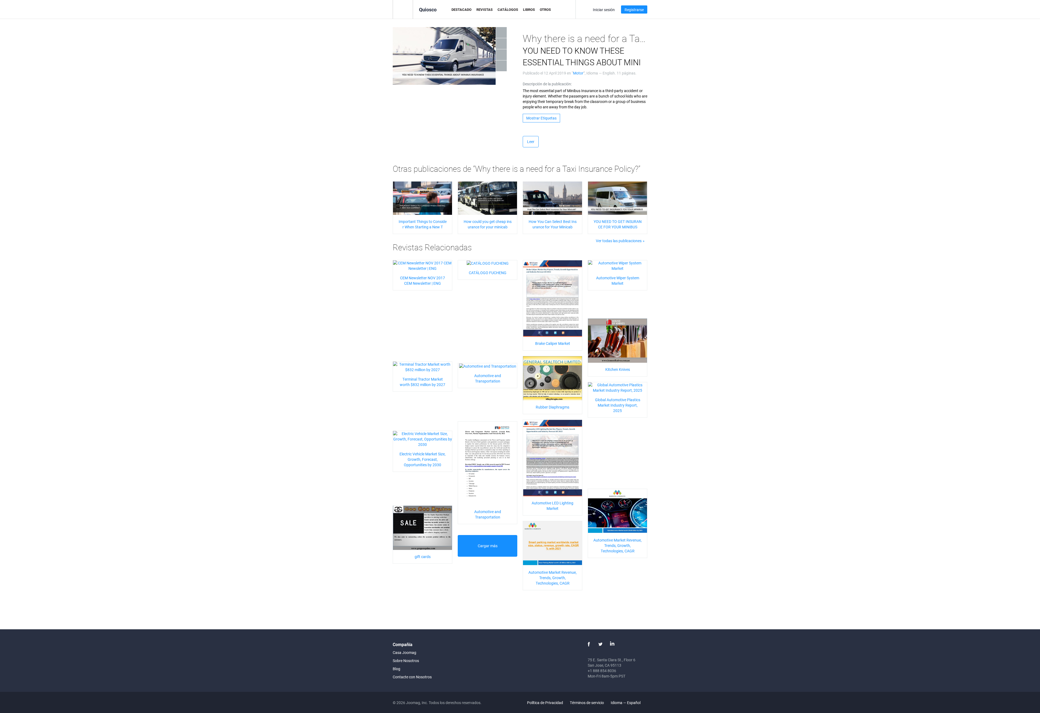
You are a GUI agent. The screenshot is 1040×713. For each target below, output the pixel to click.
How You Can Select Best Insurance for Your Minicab (553, 224)
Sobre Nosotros (406, 660)
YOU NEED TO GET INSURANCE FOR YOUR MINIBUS (618, 224)
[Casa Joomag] (402, 9)
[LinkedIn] (612, 644)
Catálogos (508, 9)
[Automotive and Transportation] (487, 365)
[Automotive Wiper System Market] (617, 265)
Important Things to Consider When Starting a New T (423, 224)
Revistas (484, 9)
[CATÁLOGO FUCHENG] (488, 262)
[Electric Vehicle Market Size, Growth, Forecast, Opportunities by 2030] (422, 438)
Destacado (461, 9)
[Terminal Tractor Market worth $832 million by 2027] (422, 366)
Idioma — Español (626, 702)
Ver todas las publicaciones (619, 240)
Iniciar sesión (604, 9)
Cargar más (488, 545)
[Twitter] (600, 644)
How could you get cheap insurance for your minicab (488, 224)
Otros (545, 9)
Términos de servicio (587, 702)
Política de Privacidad (545, 702)
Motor (578, 73)
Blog (396, 668)
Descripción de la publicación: (547, 83)
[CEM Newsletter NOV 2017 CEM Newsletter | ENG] (422, 265)
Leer (530, 141)
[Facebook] (588, 644)
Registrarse (634, 9)
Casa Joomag (404, 652)
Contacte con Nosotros (412, 676)
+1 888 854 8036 (602, 670)
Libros (529, 9)
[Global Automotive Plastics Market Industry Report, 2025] (617, 387)
